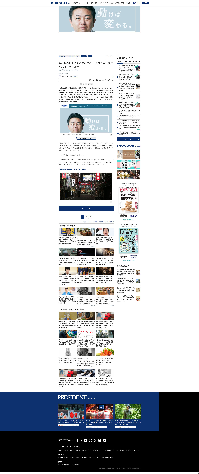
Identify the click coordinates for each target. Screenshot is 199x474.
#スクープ (112, 221)
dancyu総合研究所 (74, 464)
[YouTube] (104, 440)
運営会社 (128, 450)
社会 (112, 3)
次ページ (90, 84)
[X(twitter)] (81, 440)
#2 (104, 59)
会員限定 (117, 3)
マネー (87, 3)
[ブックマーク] (113, 77)
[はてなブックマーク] (85, 440)
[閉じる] (198, 473)
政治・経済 (94, 3)
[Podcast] (99, 440)
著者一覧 (66, 450)
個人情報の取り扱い (98, 450)
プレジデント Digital (63, 73)
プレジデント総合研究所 (63, 464)
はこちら (129, 219)
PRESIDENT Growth (63, 457)
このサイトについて (75, 450)
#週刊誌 (106, 221)
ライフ (107, 3)
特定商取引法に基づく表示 (111, 450)
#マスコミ (84, 56)
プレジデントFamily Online (107, 457)
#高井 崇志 (101, 221)
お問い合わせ (135, 450)
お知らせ (60, 450)
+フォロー (75, 76)
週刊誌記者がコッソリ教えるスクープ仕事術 (69, 56)
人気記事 (75, 3)
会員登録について (86, 450)
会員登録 (146, 3)
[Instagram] (90, 440)
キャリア (101, 3)
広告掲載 (122, 450)
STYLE (84, 457)
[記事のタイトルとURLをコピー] (106, 80)
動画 (122, 3)
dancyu (78, 457)
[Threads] (95, 440)
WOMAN (72, 457)
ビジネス (81, 3)
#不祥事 (90, 56)
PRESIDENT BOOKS (93, 457)
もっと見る (128, 139)
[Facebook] (77, 440)
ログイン (138, 3)
